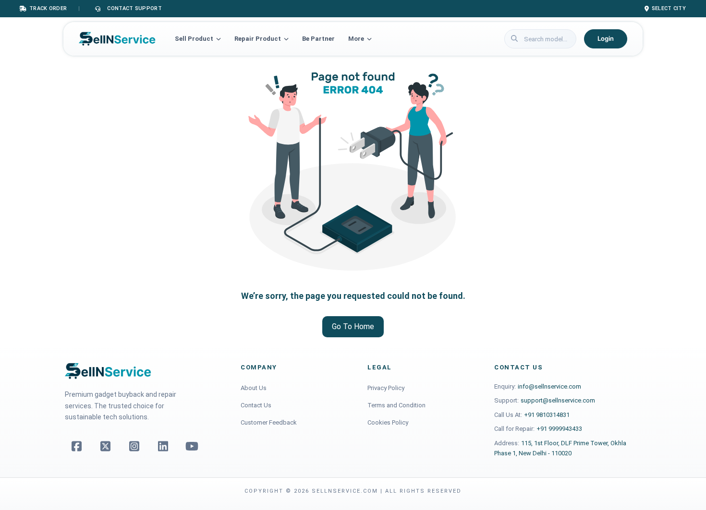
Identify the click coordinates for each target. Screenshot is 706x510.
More (356, 38)
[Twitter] (105, 446)
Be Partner (318, 38)
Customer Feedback (269, 422)
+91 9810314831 (547, 414)
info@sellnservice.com (549, 386)
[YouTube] (191, 446)
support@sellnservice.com (558, 400)
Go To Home (353, 326)
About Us (254, 387)
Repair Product (257, 38)
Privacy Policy (385, 387)
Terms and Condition (396, 405)
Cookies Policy (387, 422)
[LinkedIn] (162, 446)
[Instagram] (134, 446)
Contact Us (256, 405)
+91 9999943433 (559, 428)
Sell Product (194, 38)
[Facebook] (76, 446)
